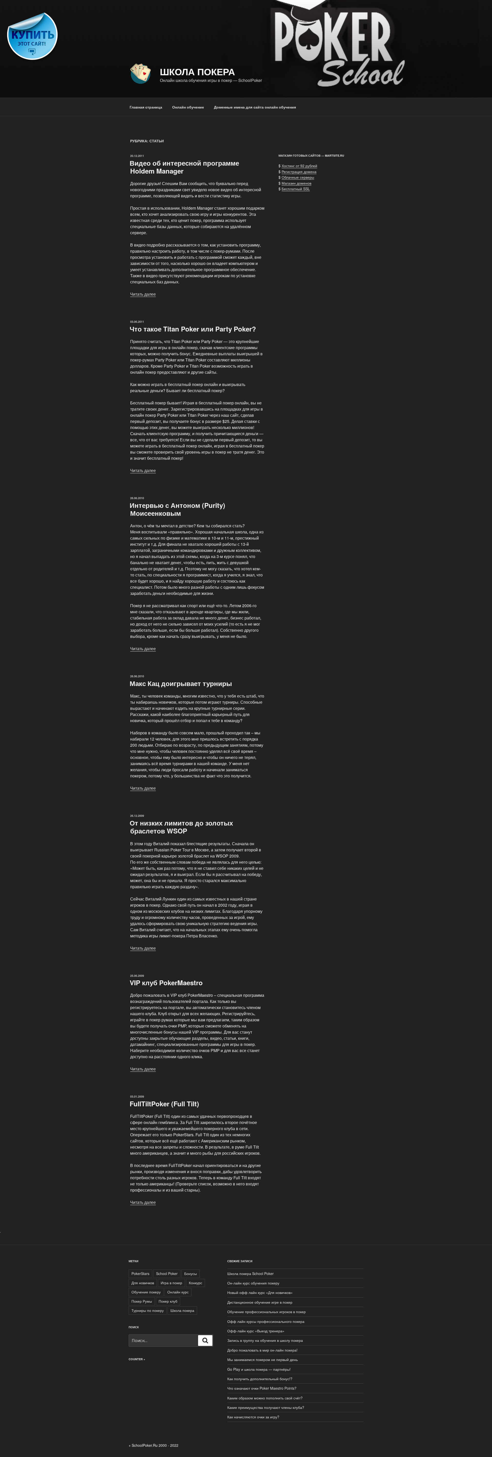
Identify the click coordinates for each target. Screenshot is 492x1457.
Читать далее (143, 294)
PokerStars (140, 1273)
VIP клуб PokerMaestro (166, 982)
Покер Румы (141, 1301)
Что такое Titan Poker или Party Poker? (193, 329)
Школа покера (197, 71)
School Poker (167, 1273)
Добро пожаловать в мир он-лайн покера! (262, 1350)
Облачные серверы (298, 177)
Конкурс (195, 1282)
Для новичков (142, 1282)
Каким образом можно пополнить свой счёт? (265, 1397)
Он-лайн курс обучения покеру (253, 1282)
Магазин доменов (296, 183)
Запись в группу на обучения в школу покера (265, 1340)
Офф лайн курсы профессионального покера (265, 1321)
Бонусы (190, 1273)
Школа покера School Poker (250, 1273)
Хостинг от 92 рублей (299, 165)
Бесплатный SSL (296, 188)
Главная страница (146, 107)
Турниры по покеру (147, 1310)
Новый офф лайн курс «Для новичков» (260, 1292)
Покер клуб (168, 1301)
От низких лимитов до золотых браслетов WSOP (181, 826)
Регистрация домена (299, 171)
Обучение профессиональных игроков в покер (266, 1311)
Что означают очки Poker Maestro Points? (262, 1388)
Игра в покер (171, 1282)
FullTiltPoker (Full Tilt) (164, 1103)
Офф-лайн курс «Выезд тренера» (255, 1330)
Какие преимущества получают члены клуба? (265, 1407)
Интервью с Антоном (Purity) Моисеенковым (177, 509)
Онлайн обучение (188, 107)
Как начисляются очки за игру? (253, 1416)
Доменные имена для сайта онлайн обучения (255, 107)
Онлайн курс (178, 1291)
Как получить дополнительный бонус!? (259, 1378)
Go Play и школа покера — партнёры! (259, 1369)
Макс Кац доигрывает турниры (181, 683)
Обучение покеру (146, 1291)
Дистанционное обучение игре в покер (259, 1302)
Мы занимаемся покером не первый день (262, 1359)
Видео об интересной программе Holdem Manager (184, 167)
